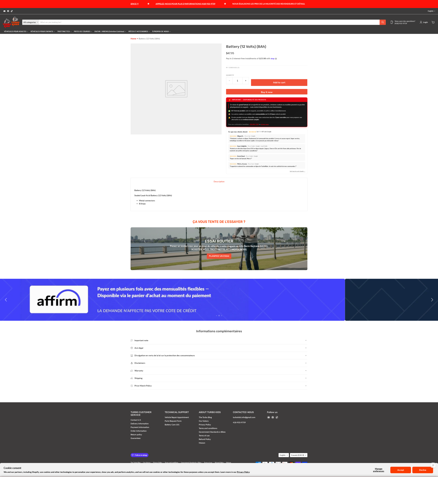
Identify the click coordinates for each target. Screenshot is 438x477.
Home (133, 38)
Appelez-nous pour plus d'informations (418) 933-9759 (154, 4)
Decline (422, 470)
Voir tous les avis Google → (297, 171)
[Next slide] (431, 299)
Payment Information (140, 427)
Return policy (136, 434)
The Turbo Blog (205, 417)
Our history (204, 421)
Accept (400, 470)
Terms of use (204, 435)
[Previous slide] (6, 299)
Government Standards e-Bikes (212, 432)
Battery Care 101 (172, 424)
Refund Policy (205, 439)
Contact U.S (136, 420)
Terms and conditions (208, 428)
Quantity (230, 75)
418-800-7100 (254, 124)
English (430, 11)
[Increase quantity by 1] (245, 80)
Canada (297, 455)
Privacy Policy (243, 472)
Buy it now (266, 92)
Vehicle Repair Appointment (177, 417)
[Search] (383, 22)
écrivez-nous (265, 124)
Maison (202, 443)
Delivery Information (140, 423)
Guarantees (136, 438)
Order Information (139, 431)
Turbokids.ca (234, 67)
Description (219, 181)
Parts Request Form (173, 421)
